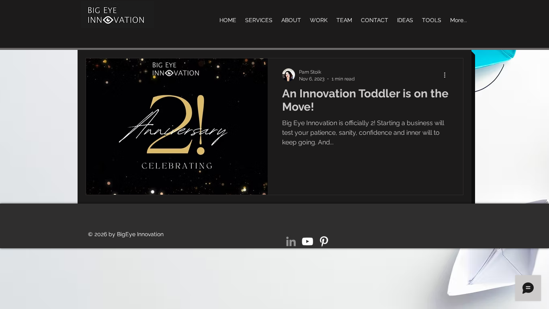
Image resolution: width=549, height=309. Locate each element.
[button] (432, 20)
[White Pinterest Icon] (324, 241)
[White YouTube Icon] (307, 241)
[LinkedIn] (291, 241)
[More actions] (447, 75)
